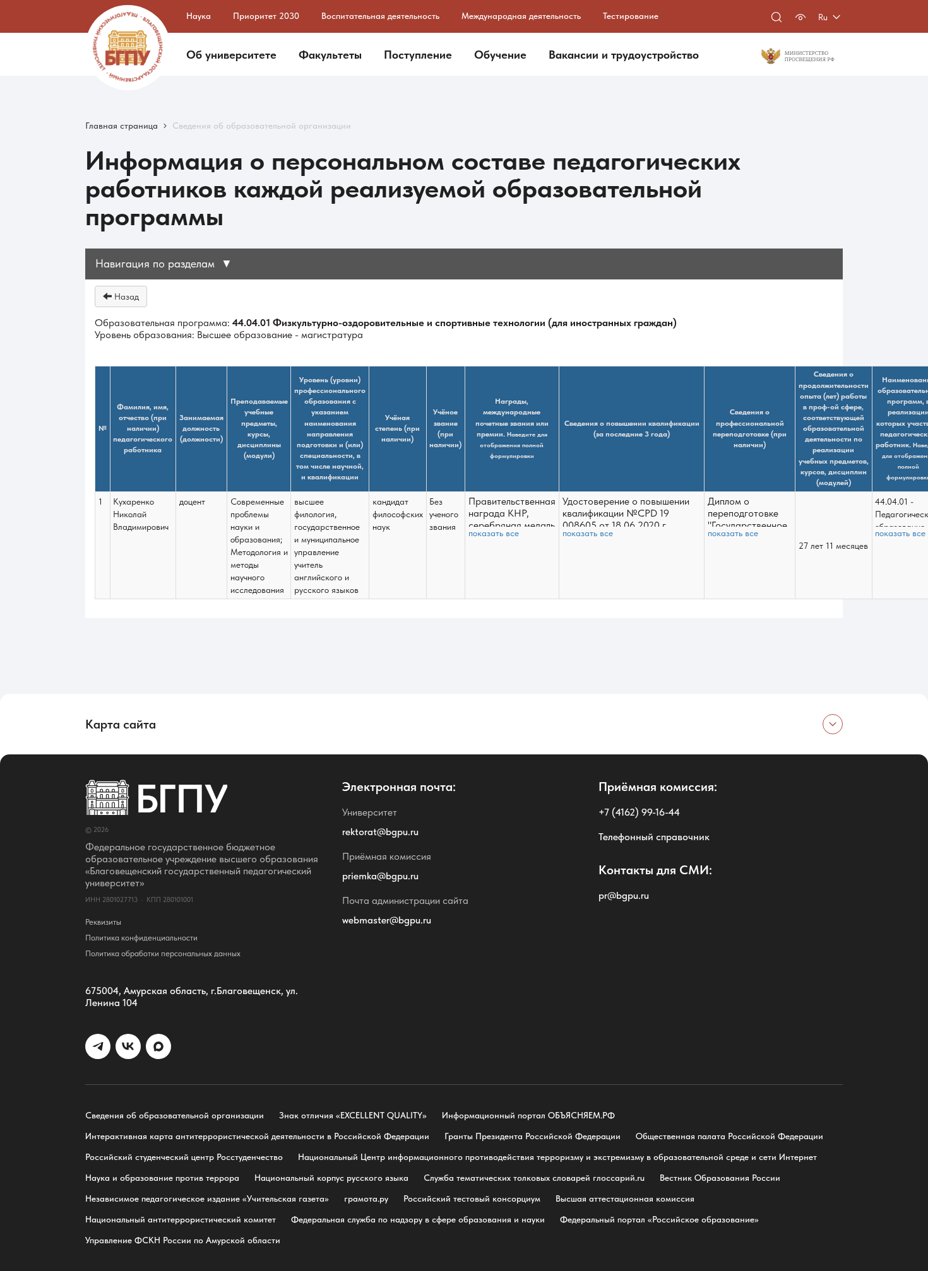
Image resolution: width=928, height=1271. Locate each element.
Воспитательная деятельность (380, 16)
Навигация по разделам (163, 263)
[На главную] (127, 47)
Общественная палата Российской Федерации (729, 1136)
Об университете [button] (231, 54)
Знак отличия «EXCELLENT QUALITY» (353, 1115)
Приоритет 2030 (266, 16)
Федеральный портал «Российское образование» (659, 1219)
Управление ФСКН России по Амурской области (182, 1240)
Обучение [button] (500, 54)
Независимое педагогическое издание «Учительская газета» (207, 1198)
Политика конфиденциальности (141, 937)
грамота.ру (366, 1198)
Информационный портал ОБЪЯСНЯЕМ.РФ (528, 1115)
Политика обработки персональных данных (163, 953)
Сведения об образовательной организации (174, 1115)
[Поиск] (776, 17)
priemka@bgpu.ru (380, 876)
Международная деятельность (521, 16)
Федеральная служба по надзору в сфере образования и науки (418, 1219)
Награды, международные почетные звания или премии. (512, 428)
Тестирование (630, 16)
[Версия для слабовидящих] (800, 17)
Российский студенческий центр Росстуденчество (184, 1157)
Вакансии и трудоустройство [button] (624, 54)
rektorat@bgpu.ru (380, 832)
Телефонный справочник (654, 837)
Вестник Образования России (720, 1178)
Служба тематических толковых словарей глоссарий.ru (534, 1178)
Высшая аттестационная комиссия (625, 1198)
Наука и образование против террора (162, 1178)
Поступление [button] (418, 54)
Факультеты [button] (330, 54)
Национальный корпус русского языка (331, 1178)
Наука (198, 16)
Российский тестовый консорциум (471, 1198)
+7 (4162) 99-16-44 (639, 812)
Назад (125, 296)
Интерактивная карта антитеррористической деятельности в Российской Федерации (257, 1136)
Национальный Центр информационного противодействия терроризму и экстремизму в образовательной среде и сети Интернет (557, 1157)
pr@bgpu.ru (623, 895)
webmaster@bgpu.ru (386, 920)
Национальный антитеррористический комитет (180, 1219)
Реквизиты (103, 922)
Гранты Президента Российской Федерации (532, 1136)
